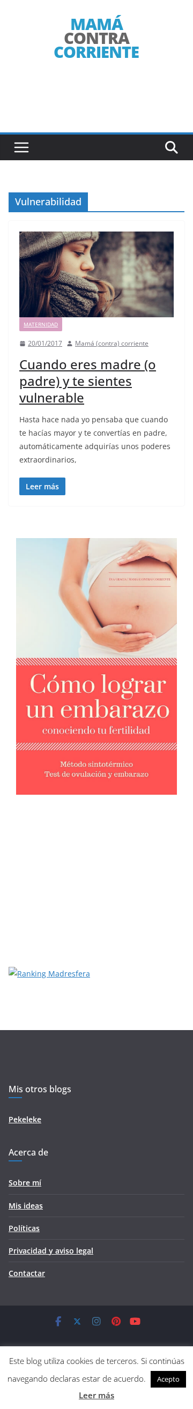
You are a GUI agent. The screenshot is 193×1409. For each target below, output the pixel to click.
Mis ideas (26, 1206)
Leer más (96, 1395)
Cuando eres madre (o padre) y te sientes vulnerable (87, 380)
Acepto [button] (168, 1379)
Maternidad (41, 324)
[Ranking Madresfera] (49, 973)
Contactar (27, 1273)
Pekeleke (25, 1119)
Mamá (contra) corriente (112, 343)
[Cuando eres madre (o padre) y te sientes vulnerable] (96, 274)
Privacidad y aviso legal (51, 1251)
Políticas (24, 1228)
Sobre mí (25, 1182)
